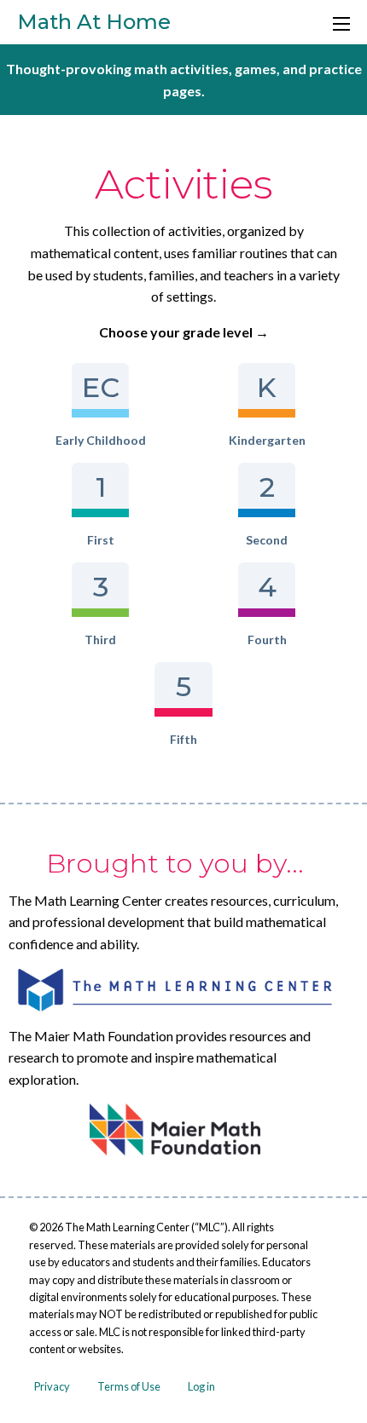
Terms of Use (128, 1386)
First (100, 540)
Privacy (52, 1386)
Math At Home (94, 21)
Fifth (183, 739)
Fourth (267, 639)
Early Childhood (100, 440)
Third (100, 639)
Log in (201, 1386)
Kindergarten (267, 440)
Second (267, 540)
